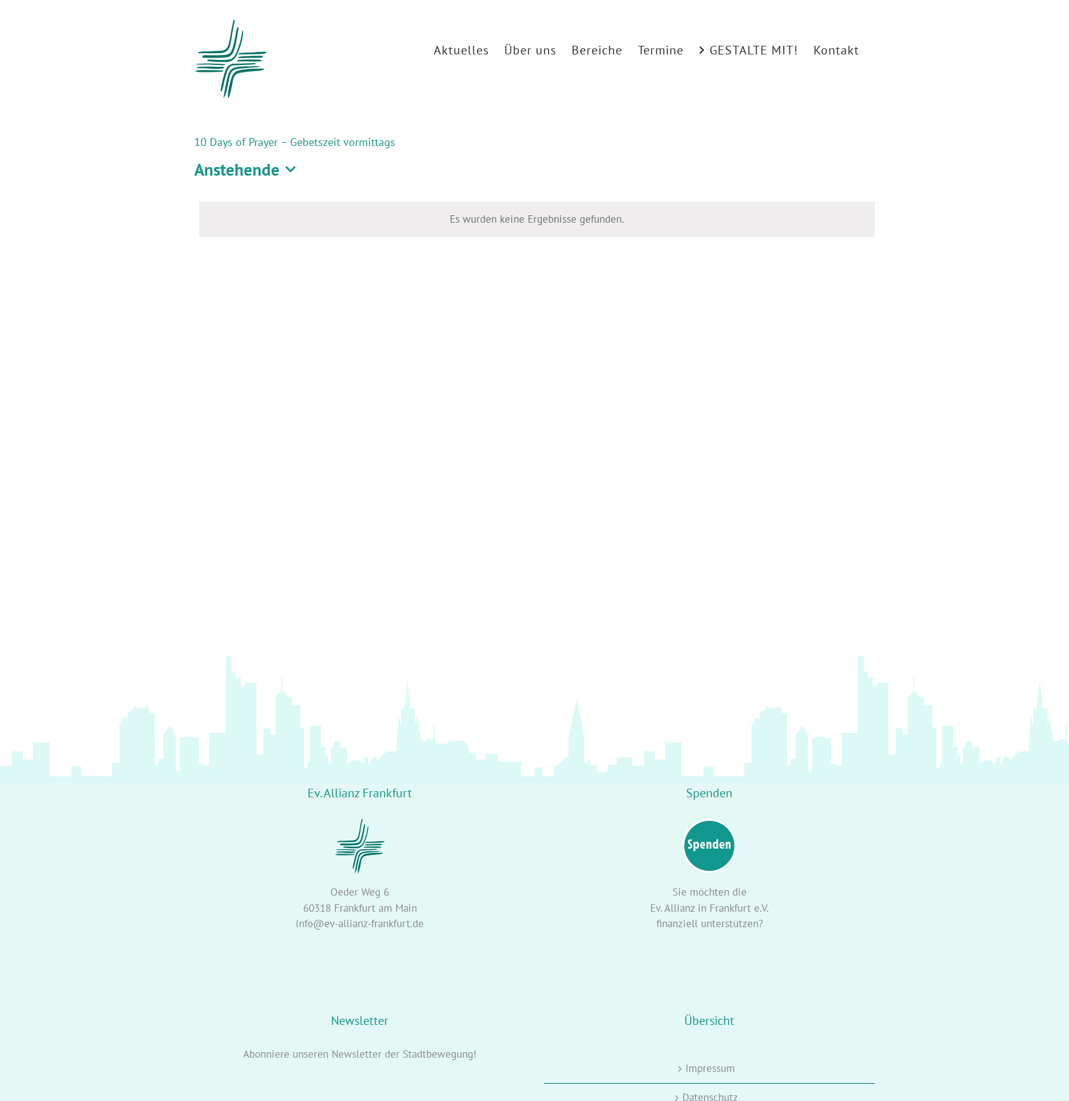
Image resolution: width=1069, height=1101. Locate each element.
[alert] (537, 220)
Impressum (710, 1068)
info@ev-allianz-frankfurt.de (360, 923)
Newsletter (357, 1054)
